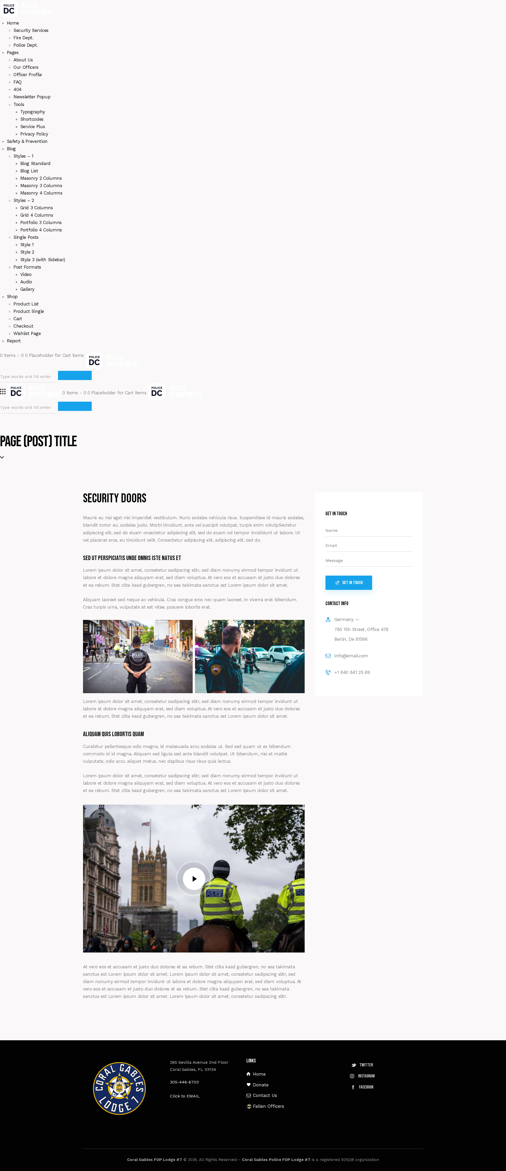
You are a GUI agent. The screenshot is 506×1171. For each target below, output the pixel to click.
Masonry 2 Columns (41, 178)
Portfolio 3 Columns (41, 222)
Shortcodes (32, 119)
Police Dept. (25, 45)
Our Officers (25, 67)
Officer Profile (27, 74)
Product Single (28, 311)
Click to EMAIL (185, 1096)
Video (26, 274)
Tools (18, 104)
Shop (12, 296)
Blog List (29, 170)
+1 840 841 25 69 (352, 672)
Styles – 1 (23, 156)
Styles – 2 (23, 200)
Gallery (27, 289)
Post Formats (27, 267)
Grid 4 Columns (36, 215)
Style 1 (27, 244)
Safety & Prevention (27, 141)
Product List (26, 304)
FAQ (17, 82)
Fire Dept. (23, 37)
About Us (23, 59)
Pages (13, 52)
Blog (11, 148)
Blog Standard (35, 163)
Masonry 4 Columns (41, 193)
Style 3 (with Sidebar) (42, 259)
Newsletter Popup (31, 96)
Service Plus (32, 126)
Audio (26, 281)
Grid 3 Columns (36, 207)
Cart (17, 318)
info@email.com (351, 655)
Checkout (23, 326)
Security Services (30, 30)
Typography (32, 111)
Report (14, 340)
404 (17, 89)
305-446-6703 (184, 1082)
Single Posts (25, 237)
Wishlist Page (27, 333)
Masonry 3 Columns (41, 185)
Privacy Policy (34, 134)
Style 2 (27, 252)
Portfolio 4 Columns (41, 229)
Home (13, 23)
